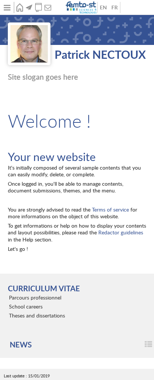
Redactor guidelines (120, 232)
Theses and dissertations (37, 315)
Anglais (103, 7)
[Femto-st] (82, 7)
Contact (47, 7)
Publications (38, 7)
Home (19, 7)
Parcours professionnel (35, 297)
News (29, 7)
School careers (26, 306)
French (114, 7)
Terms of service (110, 209)
